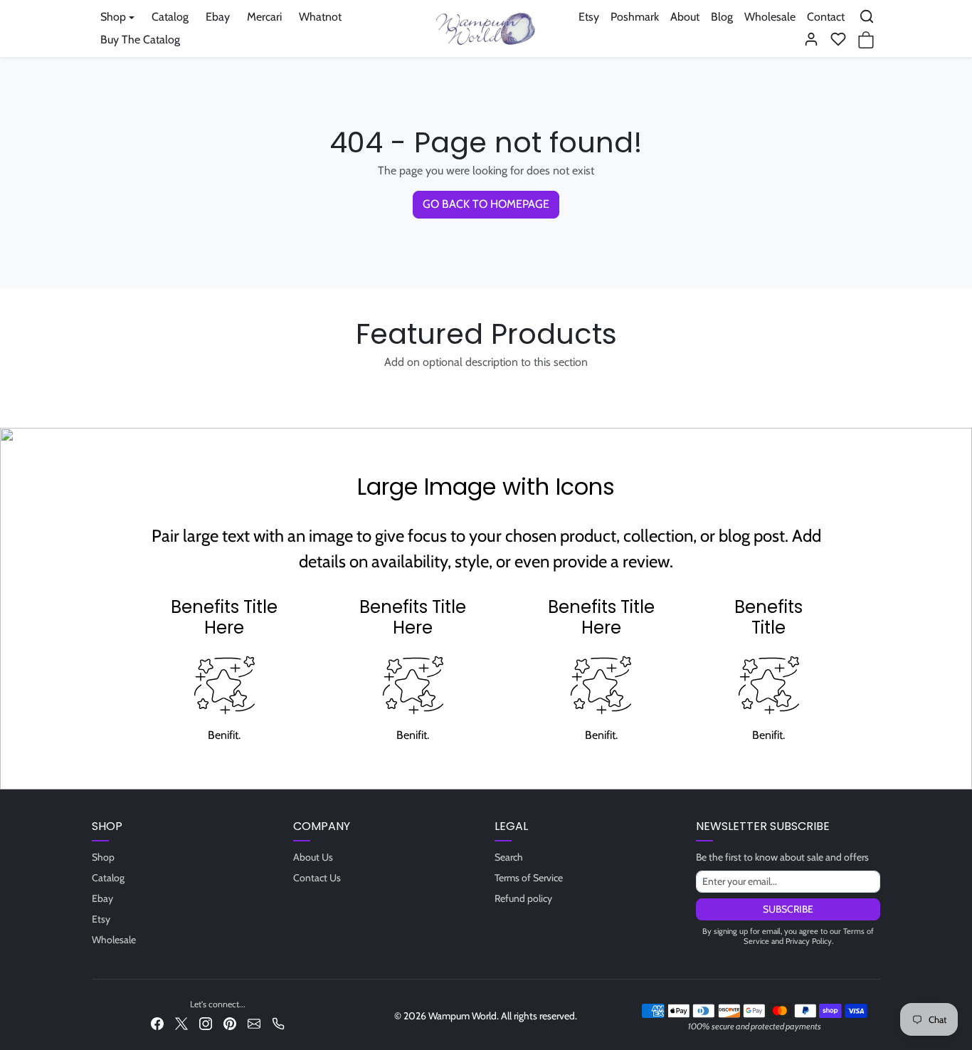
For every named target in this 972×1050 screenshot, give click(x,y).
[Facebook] (157, 1022)
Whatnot (320, 16)
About (684, 16)
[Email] (254, 1022)
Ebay (218, 16)
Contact (826, 16)
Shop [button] (113, 16)
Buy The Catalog (140, 39)
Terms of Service (529, 877)
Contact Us (317, 877)
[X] (181, 1022)
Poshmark (635, 16)
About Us (313, 857)
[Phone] (278, 1022)
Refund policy (523, 898)
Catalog (170, 16)
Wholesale (770, 16)
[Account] (811, 39)
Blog (722, 16)
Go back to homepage (486, 204)
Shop (103, 857)
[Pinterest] (230, 1022)
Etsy (589, 16)
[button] (866, 16)
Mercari (264, 16)
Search (509, 857)
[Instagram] (206, 1022)
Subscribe (788, 909)
